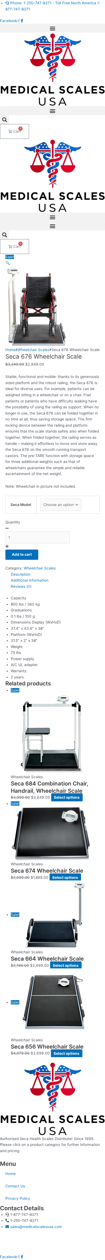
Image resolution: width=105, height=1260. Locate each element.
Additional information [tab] (29, 580)
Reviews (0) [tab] (21, 586)
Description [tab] (20, 574)
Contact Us (15, 1186)
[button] (52, 28)
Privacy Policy (17, 1198)
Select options (67, 797)
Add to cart (22, 554)
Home (10, 350)
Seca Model (20, 504)
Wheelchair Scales (34, 350)
